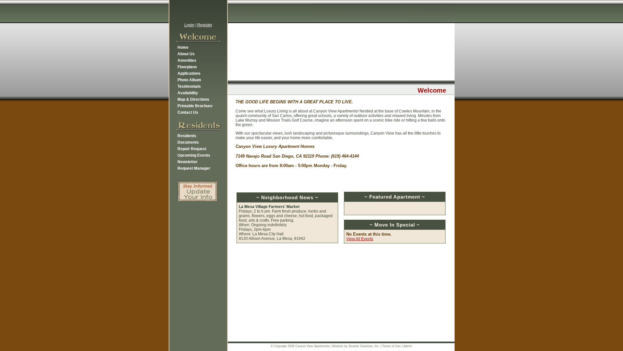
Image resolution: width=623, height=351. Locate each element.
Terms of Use (391, 346)
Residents (186, 136)
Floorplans (187, 67)
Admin (407, 346)
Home (183, 47)
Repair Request (191, 149)
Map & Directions (193, 99)
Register (204, 25)
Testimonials (189, 86)
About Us (186, 54)
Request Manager (193, 168)
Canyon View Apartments (312, 346)
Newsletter (187, 162)
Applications (189, 73)
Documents (188, 142)
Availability (187, 93)
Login (189, 25)
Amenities (186, 60)
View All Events (359, 239)
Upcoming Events (193, 155)
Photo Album (189, 80)
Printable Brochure (195, 106)
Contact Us (187, 112)
